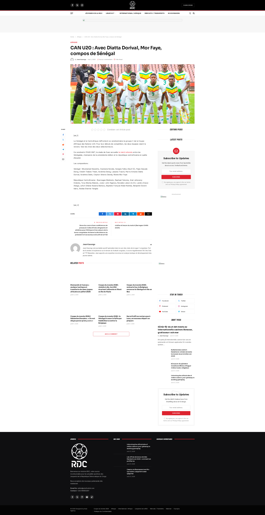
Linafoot (110, 13)
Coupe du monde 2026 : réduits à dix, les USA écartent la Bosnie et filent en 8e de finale (110, 288)
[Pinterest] (63, 154)
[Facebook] (63, 135)
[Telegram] (63, 149)
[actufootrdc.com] (132, 5)
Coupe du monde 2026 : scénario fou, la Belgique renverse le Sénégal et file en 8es (139, 288)
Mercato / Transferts (155, 13)
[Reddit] (63, 145)
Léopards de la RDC (93, 13)
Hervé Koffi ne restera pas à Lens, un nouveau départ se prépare (138, 318)
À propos (177, 509)
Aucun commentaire (105, 59)
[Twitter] (63, 140)
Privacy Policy (175, 184)
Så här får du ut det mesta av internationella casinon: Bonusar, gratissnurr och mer (175, 330)
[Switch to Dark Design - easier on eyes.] (190, 13)
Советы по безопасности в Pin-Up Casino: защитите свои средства (138, 472)
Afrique (73, 42)
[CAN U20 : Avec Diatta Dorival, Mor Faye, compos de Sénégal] (132, 94)
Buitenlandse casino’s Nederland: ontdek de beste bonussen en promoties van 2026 (181, 353)
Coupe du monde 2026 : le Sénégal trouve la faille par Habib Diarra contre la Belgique (110, 319)
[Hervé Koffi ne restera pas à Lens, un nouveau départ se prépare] (139, 306)
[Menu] (71, 13)
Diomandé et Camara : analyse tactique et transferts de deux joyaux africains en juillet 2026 (81, 288)
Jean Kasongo (81, 59)
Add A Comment (111, 334)
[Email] (63, 159)
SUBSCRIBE (188, 5)
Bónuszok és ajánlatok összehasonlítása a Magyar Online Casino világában (181, 366)
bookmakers (174, 13)
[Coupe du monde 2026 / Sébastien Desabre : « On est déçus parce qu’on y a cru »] (83, 306)
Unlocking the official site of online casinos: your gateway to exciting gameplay (183, 378)
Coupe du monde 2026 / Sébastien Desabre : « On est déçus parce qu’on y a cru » (82, 318)
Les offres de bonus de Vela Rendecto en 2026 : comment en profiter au (139, 459)
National (168, 509)
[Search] (193, 13)
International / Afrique (130, 13)
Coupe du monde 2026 (101, 509)
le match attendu (126, 152)
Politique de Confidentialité (102, 511)
